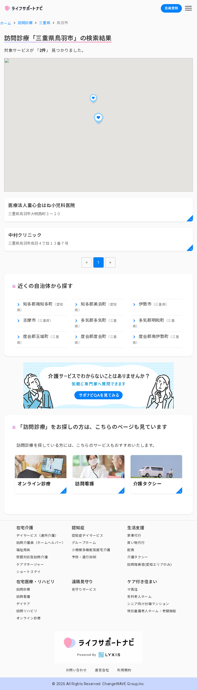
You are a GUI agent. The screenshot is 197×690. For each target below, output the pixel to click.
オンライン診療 (28, 618)
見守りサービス (84, 589)
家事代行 (134, 535)
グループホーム (84, 543)
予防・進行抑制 (84, 557)
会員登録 (171, 8)
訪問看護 (23, 597)
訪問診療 (23, 589)
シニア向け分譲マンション (148, 604)
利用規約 (124, 670)
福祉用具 (23, 550)
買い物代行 (136, 543)
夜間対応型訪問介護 (32, 557)
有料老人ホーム (139, 597)
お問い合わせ (76, 670)
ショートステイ (28, 572)
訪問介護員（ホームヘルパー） (40, 543)
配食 (130, 550)
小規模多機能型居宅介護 (91, 550)
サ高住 (132, 589)
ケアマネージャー (30, 564)
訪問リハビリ (26, 611)
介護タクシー (137, 557)
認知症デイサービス (87, 535)
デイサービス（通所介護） (37, 535)
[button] (98, 118)
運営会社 (102, 670)
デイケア (23, 604)
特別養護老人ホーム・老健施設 (151, 611)
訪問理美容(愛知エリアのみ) (149, 564)
